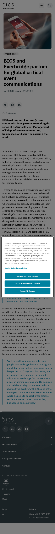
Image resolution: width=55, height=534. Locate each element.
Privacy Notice (21, 268)
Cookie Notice (10, 268)
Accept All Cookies (27, 291)
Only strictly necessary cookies (27, 283)
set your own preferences (27, 276)
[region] (27, 267)
